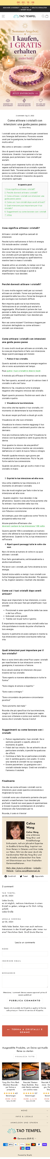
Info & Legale (24, 1116)
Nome (5, 949)
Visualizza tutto (25, 1056)
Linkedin (37, 867)
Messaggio (8, 973)
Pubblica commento (25, 1000)
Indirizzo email (11, 961)
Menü (24, 1110)
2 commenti (20, 116)
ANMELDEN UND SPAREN (24, 1122)
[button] (9, 1093)
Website (10, 870)
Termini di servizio (26, 1010)
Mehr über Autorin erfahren (19, 867)
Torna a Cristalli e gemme (27, 1031)
